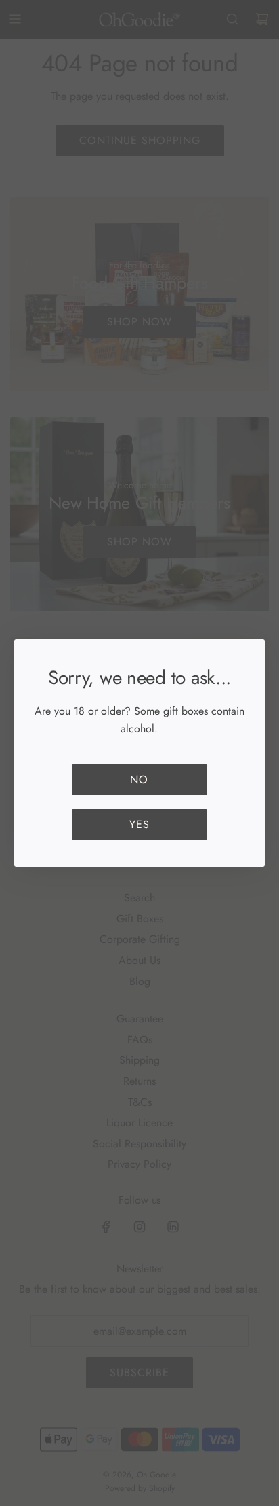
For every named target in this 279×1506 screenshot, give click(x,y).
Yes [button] (139, 824)
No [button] (139, 779)
